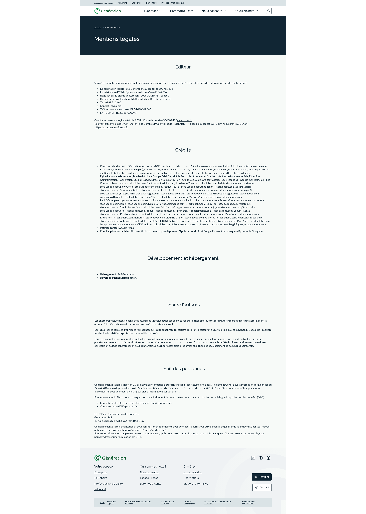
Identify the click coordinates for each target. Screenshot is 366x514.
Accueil (97, 27)
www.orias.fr (184, 120)
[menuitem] (122, 3)
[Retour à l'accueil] (107, 11)
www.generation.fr (154, 82)
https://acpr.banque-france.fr (111, 127)
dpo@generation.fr (161, 402)
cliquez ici (116, 105)
